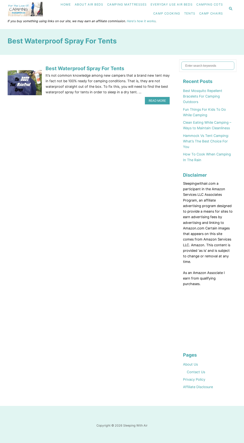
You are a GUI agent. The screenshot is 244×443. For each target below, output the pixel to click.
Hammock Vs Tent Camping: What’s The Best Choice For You (206, 141)
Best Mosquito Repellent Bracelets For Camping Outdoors (202, 96)
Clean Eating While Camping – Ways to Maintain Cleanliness (207, 125)
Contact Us (196, 372)
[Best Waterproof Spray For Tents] (25, 84)
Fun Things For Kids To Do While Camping (204, 112)
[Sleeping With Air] (30, 9)
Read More (159, 102)
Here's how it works (141, 21)
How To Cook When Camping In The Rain (207, 157)
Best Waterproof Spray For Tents (85, 68)
